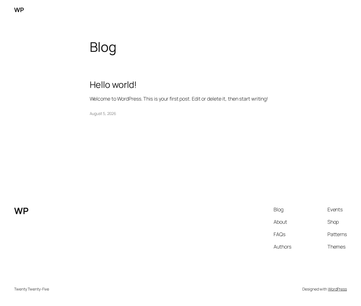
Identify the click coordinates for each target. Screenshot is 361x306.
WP (19, 10)
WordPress (337, 289)
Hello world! (113, 85)
